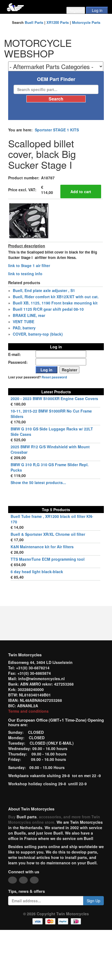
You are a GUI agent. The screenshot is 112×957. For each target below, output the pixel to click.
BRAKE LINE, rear (29, 315)
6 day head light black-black (37, 571)
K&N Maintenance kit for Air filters (42, 546)
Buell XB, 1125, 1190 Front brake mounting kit (55, 303)
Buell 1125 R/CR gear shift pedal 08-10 (48, 309)
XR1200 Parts (57, 22)
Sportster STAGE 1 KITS (57, 129)
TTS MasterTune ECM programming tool (48, 559)
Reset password (54, 377)
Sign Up (93, 900)
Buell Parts (34, 22)
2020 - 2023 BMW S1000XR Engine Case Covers (54, 398)
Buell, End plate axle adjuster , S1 (44, 290)
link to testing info (25, 273)
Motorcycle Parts (86, 22)
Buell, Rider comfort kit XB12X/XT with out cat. (56, 296)
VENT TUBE (23, 321)
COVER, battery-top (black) (38, 334)
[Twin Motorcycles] (15, 7)
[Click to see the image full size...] (28, 219)
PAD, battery (24, 327)
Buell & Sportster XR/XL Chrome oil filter (48, 534)
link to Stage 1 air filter (29, 265)
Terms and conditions (28, 711)
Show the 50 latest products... (38, 482)
